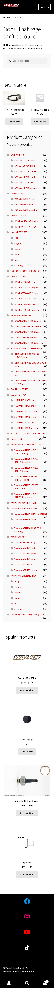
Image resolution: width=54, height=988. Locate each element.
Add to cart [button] (14, 121)
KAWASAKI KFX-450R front (27, 331)
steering (18, 265)
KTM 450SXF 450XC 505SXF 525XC (27, 348)
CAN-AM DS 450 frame (25, 171)
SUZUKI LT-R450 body (24, 400)
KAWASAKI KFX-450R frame (27, 326)
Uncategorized (18, 439)
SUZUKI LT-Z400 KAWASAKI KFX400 (28, 433)
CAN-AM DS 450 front (24, 176)
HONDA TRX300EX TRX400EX (25, 271)
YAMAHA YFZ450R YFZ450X (23, 575)
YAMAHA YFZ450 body (24, 542)
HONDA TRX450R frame (26, 293)
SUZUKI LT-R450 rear (24, 422)
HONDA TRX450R (19, 276)
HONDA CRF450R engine (26, 221)
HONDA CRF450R (19, 215)
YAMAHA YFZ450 (18, 537)
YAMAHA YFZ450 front (25, 559)
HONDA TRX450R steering (27, 309)
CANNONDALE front (24, 199)
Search (27, 983)
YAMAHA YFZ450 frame (25, 553)
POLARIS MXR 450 (19, 389)
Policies (7, 971)
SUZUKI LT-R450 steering (26, 428)
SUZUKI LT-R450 (18, 394)
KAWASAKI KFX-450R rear (26, 337)
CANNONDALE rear (23, 204)
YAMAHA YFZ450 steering (26, 570)
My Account (9, 983)
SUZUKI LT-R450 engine (25, 405)
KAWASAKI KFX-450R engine (28, 320)
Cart (41, 981)
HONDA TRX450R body (25, 282)
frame (17, 248)
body (16, 237)
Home (9, 17)
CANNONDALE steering (25, 210)
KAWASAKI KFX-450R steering (29, 342)
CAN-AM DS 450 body (24, 160)
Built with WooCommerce (26, 971)
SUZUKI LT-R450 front (25, 416)
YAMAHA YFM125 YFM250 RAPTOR (27, 444)
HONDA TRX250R (19, 232)
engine (17, 243)
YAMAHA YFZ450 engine (25, 548)
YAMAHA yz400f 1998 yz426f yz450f (28, 614)
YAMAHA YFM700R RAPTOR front (30, 513)
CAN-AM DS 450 (18, 154)
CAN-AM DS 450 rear (24, 182)
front (17, 254)
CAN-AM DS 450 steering (26, 187)
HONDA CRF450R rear (25, 226)
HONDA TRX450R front (25, 298)
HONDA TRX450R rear (25, 304)
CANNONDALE (18, 193)
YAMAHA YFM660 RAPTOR (23, 502)
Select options (27, 690)
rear (16, 260)
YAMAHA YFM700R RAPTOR (24, 508)
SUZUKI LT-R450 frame (25, 411)
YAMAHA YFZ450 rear (24, 564)
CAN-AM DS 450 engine (25, 165)
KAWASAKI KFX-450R (21, 315)
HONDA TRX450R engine (26, 287)
